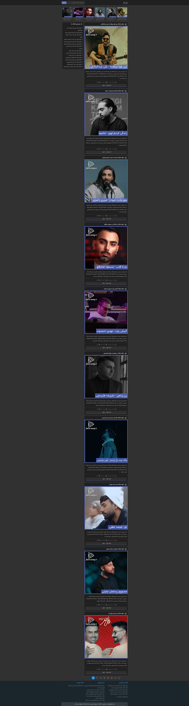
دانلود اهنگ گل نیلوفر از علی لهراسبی (73, 57)
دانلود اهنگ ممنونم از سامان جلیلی (115, 549)
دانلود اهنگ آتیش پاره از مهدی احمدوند (114, 289)
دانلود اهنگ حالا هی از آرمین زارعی (74, 62)
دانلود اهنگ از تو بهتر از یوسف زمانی (73, 60)
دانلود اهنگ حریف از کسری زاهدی (74, 64)
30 (111, 678)
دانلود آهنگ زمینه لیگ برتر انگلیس (75, 685)
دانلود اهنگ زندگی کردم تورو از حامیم (114, 91)
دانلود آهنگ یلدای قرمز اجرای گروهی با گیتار (95, 694)
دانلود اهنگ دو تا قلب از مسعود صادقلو (114, 224)
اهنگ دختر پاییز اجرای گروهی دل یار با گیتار (95, 700)
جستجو (64, 2)
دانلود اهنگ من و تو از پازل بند (116, 613)
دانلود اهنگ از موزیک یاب (122, 697)
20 (108, 678)
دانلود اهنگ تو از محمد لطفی (116, 484)
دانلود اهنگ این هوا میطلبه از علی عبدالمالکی (112, 24)
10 (104, 678)
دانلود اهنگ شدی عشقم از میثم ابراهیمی (72, 66)
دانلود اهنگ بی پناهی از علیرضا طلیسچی (114, 353)
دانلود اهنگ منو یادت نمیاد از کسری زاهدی (113, 157)
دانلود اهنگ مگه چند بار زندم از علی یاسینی (113, 418)
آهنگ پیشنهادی (111, 82)
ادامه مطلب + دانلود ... (106, 85)
